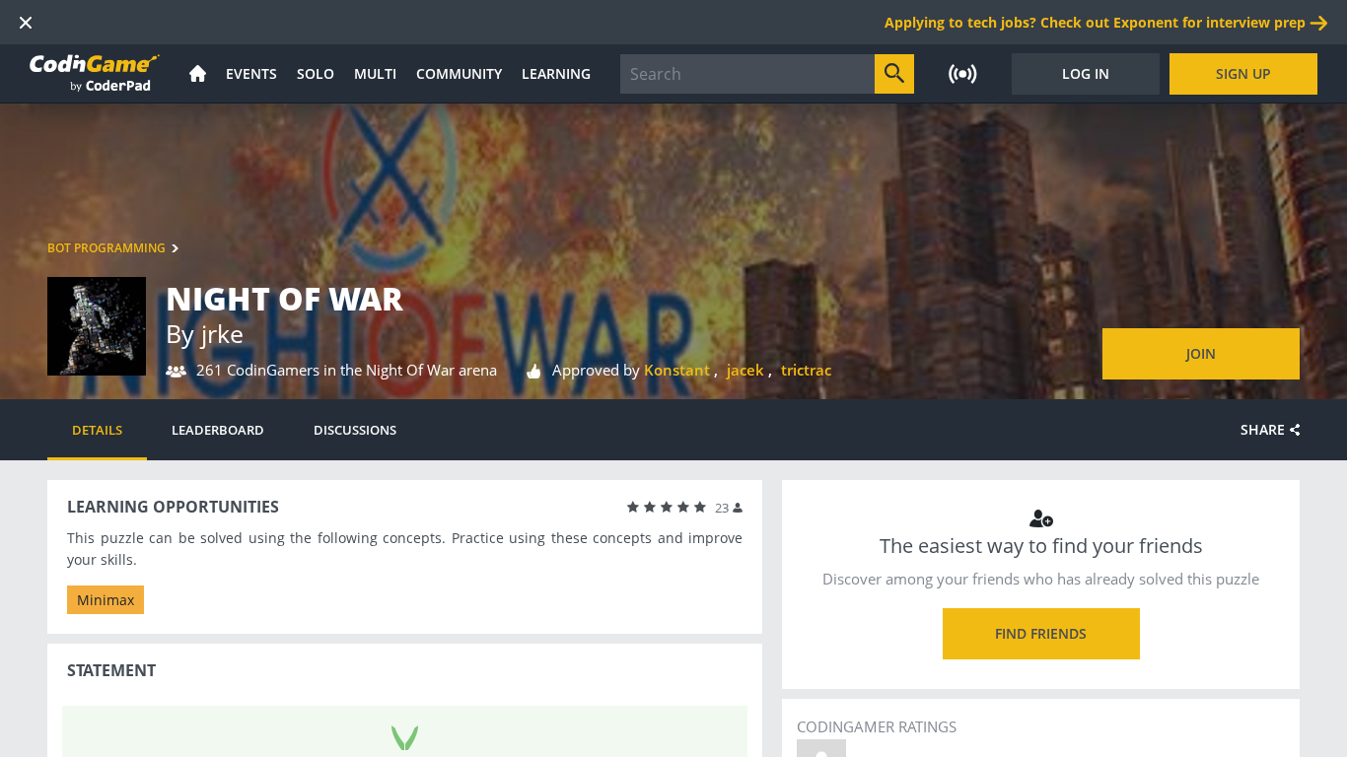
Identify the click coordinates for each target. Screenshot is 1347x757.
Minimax (105, 599)
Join (1201, 353)
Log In (1085, 73)
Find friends (1041, 633)
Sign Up (1243, 73)
